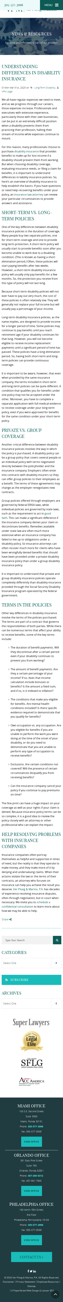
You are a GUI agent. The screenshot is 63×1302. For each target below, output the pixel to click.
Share (5, 919)
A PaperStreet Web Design (25, 1290)
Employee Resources (48, 1281)
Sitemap (31, 1286)
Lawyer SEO (48, 1290)
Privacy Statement (25, 1281)
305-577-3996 (13, 5)
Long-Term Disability (44, 87)
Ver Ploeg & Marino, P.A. (25, 1277)
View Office (31, 1141)
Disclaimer (8, 1281)
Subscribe (19, 980)
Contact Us (31, 1257)
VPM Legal (7, 91)
